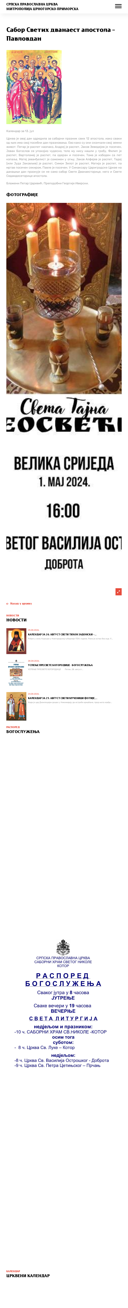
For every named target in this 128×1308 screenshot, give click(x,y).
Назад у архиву (21, 603)
